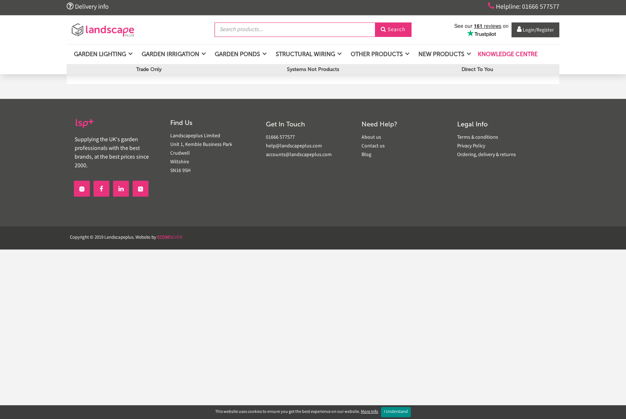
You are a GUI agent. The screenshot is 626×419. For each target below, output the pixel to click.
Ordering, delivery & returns (486, 155)
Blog (366, 155)
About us (371, 137)
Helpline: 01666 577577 (523, 6)
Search (393, 30)
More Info (369, 412)
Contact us (373, 146)
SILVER (169, 237)
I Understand (396, 412)
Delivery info (88, 6)
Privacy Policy (471, 146)
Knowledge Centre (507, 54)
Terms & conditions (477, 137)
